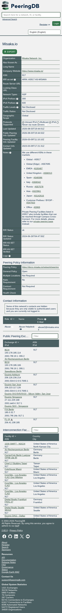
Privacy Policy (16, 530)
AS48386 (38, 177)
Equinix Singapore (13, 397)
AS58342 (36, 182)
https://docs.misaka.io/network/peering (40, 267)
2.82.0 (5, 530)
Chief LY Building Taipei (16, 463)
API (3, 557)
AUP (17, 526)
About (4, 542)
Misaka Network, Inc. (32, 58)
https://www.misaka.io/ (32, 71)
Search (5, 547)
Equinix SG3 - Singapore (16, 406)
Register (44, 24)
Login (56, 23)
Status (5, 569)
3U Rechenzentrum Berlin (17, 359)
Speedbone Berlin (13, 371)
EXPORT (9, 52)
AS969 (37, 207)
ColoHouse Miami (13, 469)
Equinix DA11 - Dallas (15, 516)
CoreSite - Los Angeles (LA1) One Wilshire (15, 476)
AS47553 (30, 202)
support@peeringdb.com (13, 580)
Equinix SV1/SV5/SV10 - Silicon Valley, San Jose (28, 393)
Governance (7, 567)
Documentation (9, 560)
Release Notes (9, 562)
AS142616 (39, 196)
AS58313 (47, 173)
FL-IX (7, 419)
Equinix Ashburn (12, 374)
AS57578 (39, 186)
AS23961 (36, 191)
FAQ (4, 565)
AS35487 (38, 168)
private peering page (43, 221)
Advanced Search (9, 19)
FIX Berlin (9, 409)
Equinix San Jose (13, 384)
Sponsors (6, 549)
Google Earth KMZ (10, 572)
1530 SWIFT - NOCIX (15, 444)
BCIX (7, 350)
